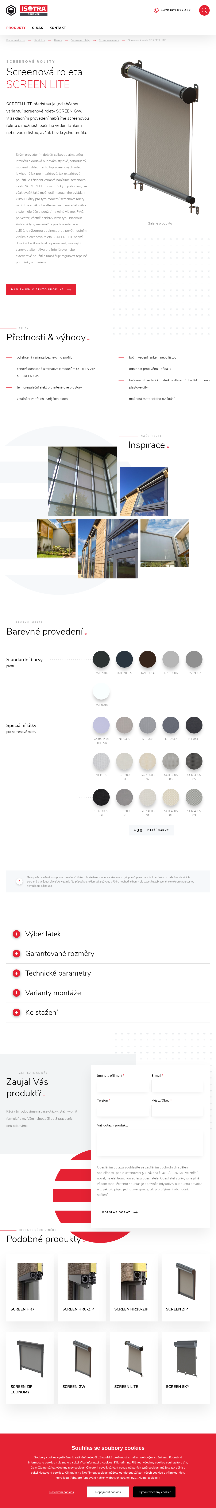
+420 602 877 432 (176, 10)
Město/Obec (161, 1100)
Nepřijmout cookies (108, 1492)
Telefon (103, 1100)
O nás (37, 28)
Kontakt (58, 28)
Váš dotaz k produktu (112, 1125)
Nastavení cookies (61, 1492)
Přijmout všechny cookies (154, 1492)
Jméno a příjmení (110, 1075)
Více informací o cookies (96, 1462)
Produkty (16, 28)
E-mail (157, 1075)
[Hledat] (204, 10)
